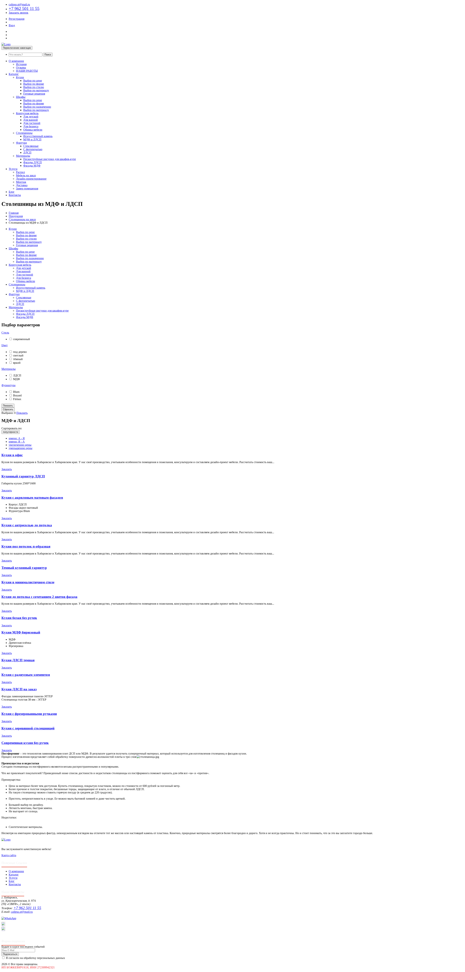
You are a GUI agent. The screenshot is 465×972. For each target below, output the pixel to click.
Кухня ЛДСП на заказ (19, 689)
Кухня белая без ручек (19, 618)
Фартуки (21, 142)
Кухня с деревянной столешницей (27, 728)
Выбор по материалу (36, 90)
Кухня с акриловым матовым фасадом (32, 497)
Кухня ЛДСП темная (18, 660)
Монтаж (21, 181)
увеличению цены (20, 444)
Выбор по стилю (33, 87)
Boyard (17, 395)
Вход (12, 25)
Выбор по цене (32, 80)
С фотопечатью (32, 149)
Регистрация (16, 18)
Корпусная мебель (27, 113)
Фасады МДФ (32, 165)
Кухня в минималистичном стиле (27, 582)
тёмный (18, 359)
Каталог (14, 74)
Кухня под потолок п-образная (25, 546)
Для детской (30, 116)
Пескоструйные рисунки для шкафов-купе (49, 159)
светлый (18, 355)
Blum (16, 391)
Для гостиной (31, 123)
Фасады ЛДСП (32, 162)
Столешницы (24, 132)
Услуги (13, 168)
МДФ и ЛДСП (32, 139)
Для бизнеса (30, 126)
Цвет (4, 345)
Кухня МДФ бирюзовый (20, 632)
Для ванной (30, 119)
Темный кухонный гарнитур (24, 568)
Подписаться (10, 954)
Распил (20, 172)
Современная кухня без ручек (25, 743)
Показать (22, 412)
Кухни (20, 77)
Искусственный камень (37, 136)
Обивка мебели (32, 129)
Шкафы (20, 96)
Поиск (48, 54)
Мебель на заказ (26, 175)
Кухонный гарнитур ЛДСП (23, 476)
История (21, 64)
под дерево (20, 351)
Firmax (17, 399)
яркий (17, 362)
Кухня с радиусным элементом (25, 675)
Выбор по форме (33, 83)
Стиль (5, 332)
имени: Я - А (17, 441)
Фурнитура (8, 385)
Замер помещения (27, 188)
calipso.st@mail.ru (19, 4)
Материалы (23, 155)
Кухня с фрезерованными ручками (29, 714)
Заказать (6, 469)
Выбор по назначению (37, 106)
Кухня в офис (12, 455)
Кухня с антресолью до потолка (26, 525)
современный (21, 339)
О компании (16, 60)
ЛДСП (27, 152)
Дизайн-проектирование (31, 178)
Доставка (21, 185)
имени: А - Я (17, 438)
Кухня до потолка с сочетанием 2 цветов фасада (39, 597)
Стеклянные (31, 146)
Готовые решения (34, 93)
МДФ (16, 379)
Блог (12, 191)
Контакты (15, 195)
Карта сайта (8, 855)
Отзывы (21, 67)
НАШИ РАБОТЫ (27, 70)
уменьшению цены (20, 448)
